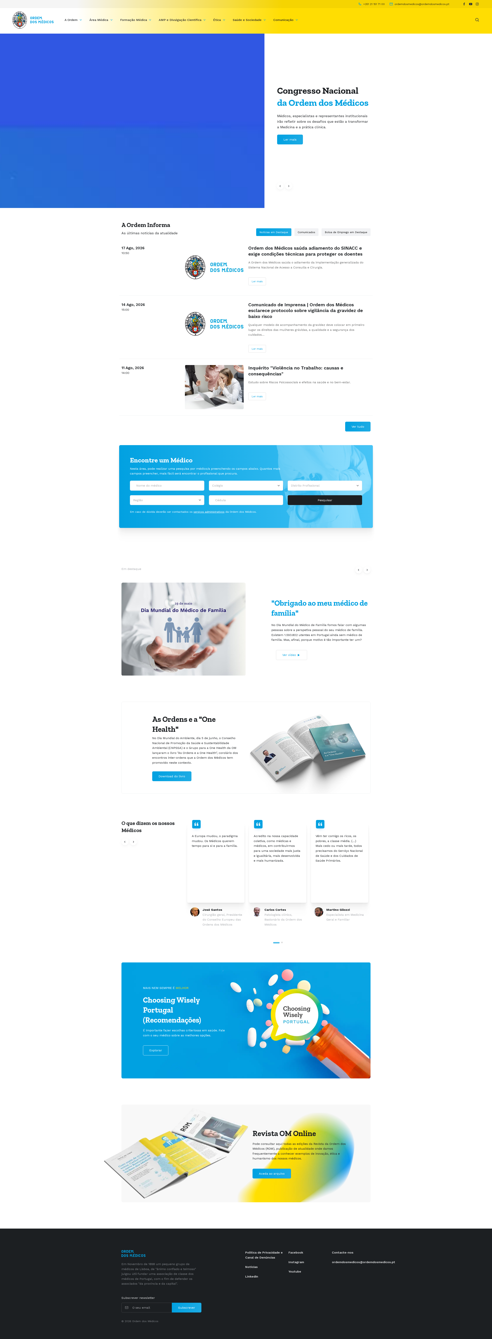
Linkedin (251, 1276)
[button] (280, 186)
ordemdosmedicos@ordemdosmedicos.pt (363, 1262)
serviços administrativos (209, 511)
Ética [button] (217, 20)
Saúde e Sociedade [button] (248, 20)
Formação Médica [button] (134, 20)
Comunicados (306, 232)
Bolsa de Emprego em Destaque (346, 232)
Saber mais (291, 139)
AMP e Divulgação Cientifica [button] (180, 20)
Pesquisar (325, 500)
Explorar (155, 1050)
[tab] (276, 942)
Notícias (251, 1267)
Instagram (296, 1262)
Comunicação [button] (283, 20)
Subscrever (186, 1307)
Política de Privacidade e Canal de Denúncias (264, 1255)
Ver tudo (358, 426)
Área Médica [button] (99, 20)
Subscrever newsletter (138, 1298)
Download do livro (172, 776)
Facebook (295, 1252)
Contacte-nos (342, 1252)
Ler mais (257, 281)
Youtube (294, 1271)
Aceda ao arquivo (272, 1173)
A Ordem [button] (72, 20)
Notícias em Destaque (273, 232)
